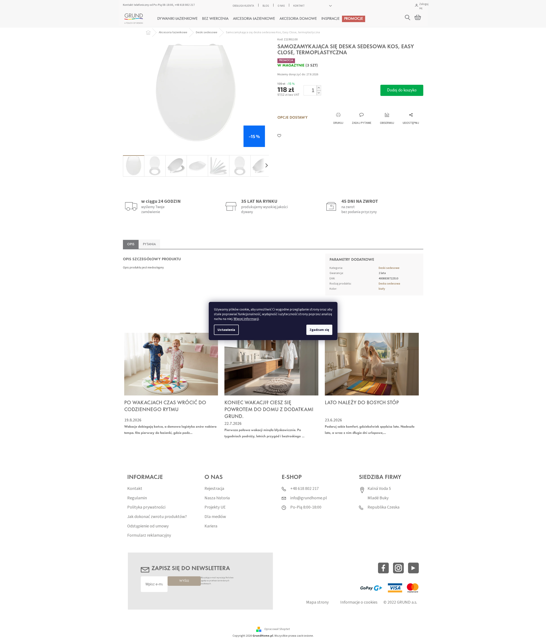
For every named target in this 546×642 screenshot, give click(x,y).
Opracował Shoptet (277, 629)
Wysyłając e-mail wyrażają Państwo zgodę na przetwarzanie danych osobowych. (217, 580)
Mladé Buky (378, 498)
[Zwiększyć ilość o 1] (319, 87)
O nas (281, 6)
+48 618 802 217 (185, 5)
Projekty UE (215, 507)
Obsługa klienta (243, 6)
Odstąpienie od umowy (148, 526)
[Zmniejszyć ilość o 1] (319, 92)
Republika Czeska (383, 507)
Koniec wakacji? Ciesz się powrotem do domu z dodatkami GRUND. (268, 409)
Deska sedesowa (389, 284)
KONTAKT (299, 6)
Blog (266, 6)
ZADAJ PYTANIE (361, 123)
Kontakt (134, 489)
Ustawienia (226, 329)
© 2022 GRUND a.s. (400, 602)
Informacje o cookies (358, 602)
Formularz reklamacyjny (149, 535)
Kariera (210, 526)
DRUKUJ (338, 123)
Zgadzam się (319, 329)
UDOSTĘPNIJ (411, 123)
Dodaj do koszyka (401, 90)
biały (382, 289)
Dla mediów (215, 517)
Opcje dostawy (292, 118)
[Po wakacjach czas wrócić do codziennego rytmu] (171, 364)
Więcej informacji (246, 318)
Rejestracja (214, 489)
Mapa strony (317, 602)
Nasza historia (217, 498)
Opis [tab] (130, 244)
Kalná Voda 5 (379, 489)
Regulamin (137, 498)
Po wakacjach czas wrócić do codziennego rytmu (165, 406)
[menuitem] (177, 18)
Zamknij (307, 108)
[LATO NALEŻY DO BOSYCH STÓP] (372, 364)
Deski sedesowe (389, 268)
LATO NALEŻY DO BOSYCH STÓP (362, 403)
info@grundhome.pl (308, 498)
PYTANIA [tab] (149, 244)
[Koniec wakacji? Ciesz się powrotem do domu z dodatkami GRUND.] (271, 364)
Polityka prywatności (146, 507)
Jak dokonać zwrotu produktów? (157, 517)
